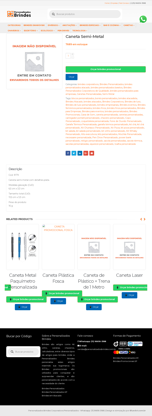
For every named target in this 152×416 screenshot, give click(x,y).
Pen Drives (63, 30)
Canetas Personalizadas (89, 94)
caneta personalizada (107, 114)
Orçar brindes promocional (105, 69)
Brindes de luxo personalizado (81, 105)
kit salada (70, 131)
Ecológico (47, 30)
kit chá (132, 124)
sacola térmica (134, 140)
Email (91, 153)
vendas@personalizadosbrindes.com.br (96, 349)
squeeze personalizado (102, 144)
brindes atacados (92, 101)
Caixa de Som (88, 114)
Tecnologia (79, 30)
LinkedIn (79, 153)
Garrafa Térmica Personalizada (81, 124)
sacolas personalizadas (77, 144)
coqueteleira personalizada (95, 121)
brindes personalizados (116, 111)
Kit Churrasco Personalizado (95, 127)
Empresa (114, 3)
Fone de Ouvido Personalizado (125, 121)
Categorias (14, 25)
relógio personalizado (92, 140)
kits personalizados (107, 134)
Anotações (68, 25)
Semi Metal (108, 94)
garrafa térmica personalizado (113, 124)
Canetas (128, 25)
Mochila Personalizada (129, 134)
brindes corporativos (88, 84)
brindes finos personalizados (121, 108)
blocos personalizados (83, 98)
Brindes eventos (128, 105)
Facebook (68, 153)
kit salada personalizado (88, 131)
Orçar (71, 77)
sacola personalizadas (115, 140)
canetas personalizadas (131, 114)
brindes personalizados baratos (106, 87)
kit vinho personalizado (113, 131)
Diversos (53, 25)
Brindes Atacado (74, 101)
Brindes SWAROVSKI (34, 25)
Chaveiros (13, 30)
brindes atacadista (127, 98)
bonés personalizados (106, 98)
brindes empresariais (108, 105)
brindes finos (99, 108)
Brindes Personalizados (112, 84)
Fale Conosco (124, 3)
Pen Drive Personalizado (105, 137)
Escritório (30, 30)
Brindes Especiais (89, 25)
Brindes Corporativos (113, 101)
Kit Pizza (115, 127)
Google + (85, 153)
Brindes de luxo (133, 101)
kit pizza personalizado (132, 127)
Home (107, 3)
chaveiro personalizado (112, 118)
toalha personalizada (125, 144)
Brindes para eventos (93, 111)
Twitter (74, 153)
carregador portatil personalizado (83, 118)
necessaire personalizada (78, 137)
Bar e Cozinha (111, 25)
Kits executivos (89, 134)
